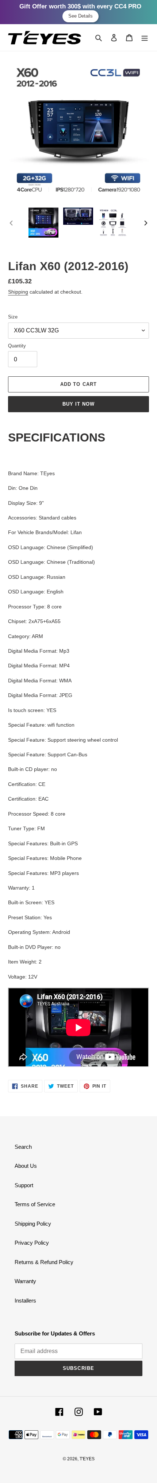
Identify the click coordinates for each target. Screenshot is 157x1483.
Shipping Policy (33, 1224)
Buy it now (78, 404)
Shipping (18, 292)
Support (24, 1185)
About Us (26, 1166)
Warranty (25, 1281)
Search (23, 1147)
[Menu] (144, 37)
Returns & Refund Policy (44, 1262)
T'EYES (87, 1458)
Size (13, 317)
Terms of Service (35, 1204)
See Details (80, 16)
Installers (25, 1300)
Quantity (17, 346)
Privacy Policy (32, 1243)
